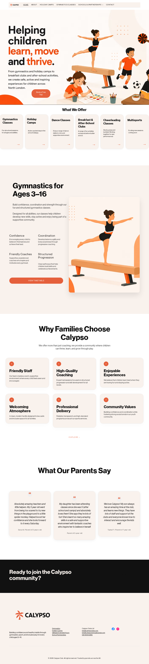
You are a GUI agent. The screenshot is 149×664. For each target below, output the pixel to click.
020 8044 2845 (87, 635)
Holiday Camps (57, 631)
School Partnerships (59, 635)
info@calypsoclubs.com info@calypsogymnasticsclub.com (93, 632)
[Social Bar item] (113, 629)
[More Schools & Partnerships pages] (102, 4)
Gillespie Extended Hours (60, 633)
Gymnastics (56, 628)
